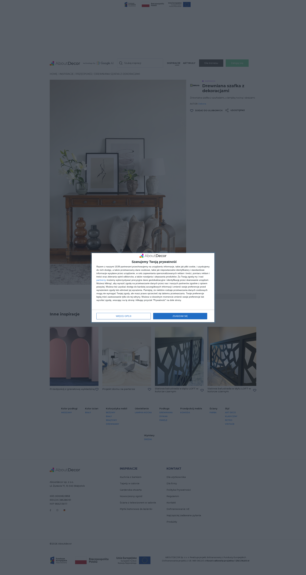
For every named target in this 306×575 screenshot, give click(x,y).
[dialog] (153, 287)
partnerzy (101, 280)
